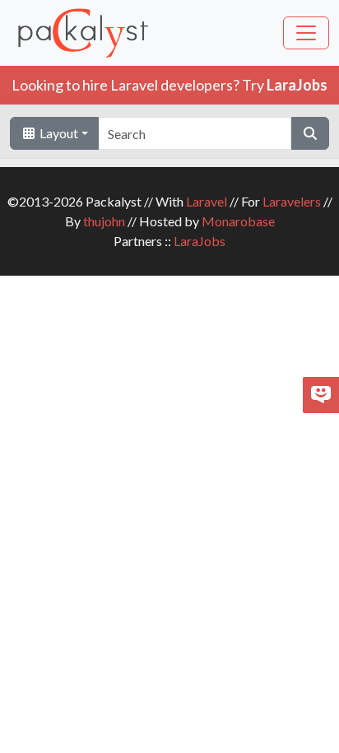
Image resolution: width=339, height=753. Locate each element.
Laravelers (291, 201)
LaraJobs (199, 241)
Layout (57, 133)
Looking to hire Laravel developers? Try (169, 85)
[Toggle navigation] (306, 32)
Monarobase (238, 221)
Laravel (206, 201)
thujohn (104, 221)
